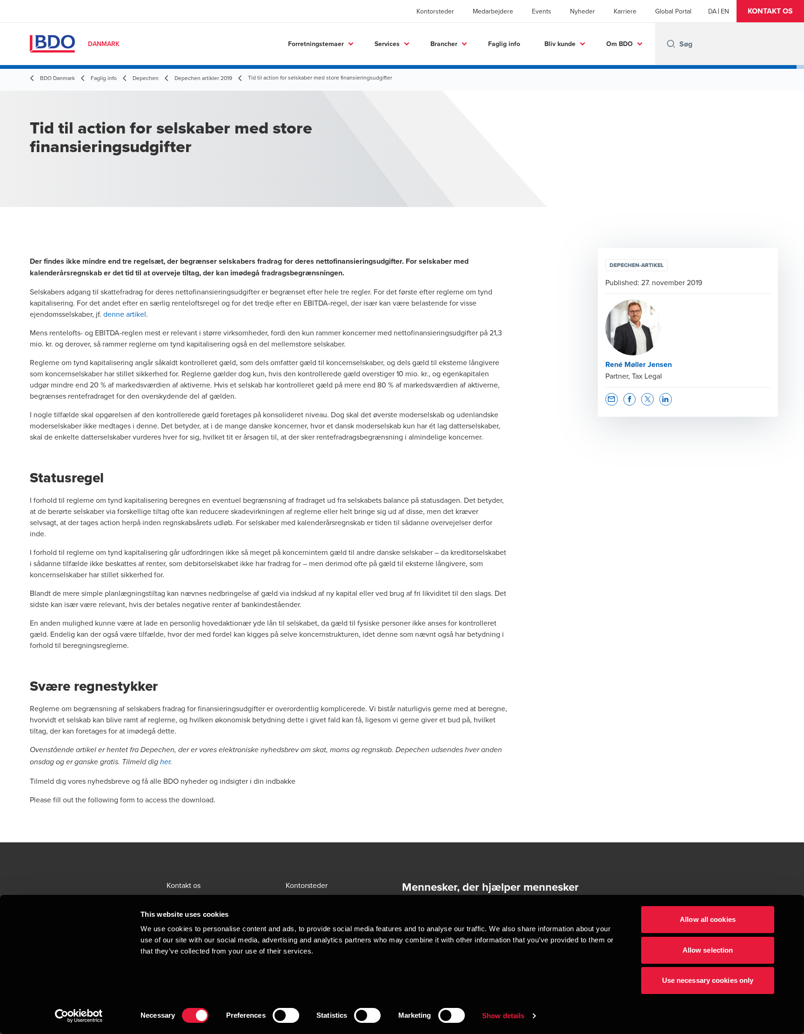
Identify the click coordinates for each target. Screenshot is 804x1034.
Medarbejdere (493, 11)
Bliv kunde (560, 43)
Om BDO (619, 43)
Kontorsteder (435, 11)
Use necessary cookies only (708, 980)
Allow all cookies (708, 919)
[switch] (286, 1015)
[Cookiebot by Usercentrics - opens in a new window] (79, 1016)
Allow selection (708, 950)
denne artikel (124, 314)
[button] (770, 11)
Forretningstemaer (316, 43)
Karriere (625, 11)
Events (541, 11)
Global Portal (673, 11)
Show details (503, 1016)
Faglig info (504, 43)
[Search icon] (671, 43)
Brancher (443, 43)
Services (387, 43)
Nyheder (582, 11)
